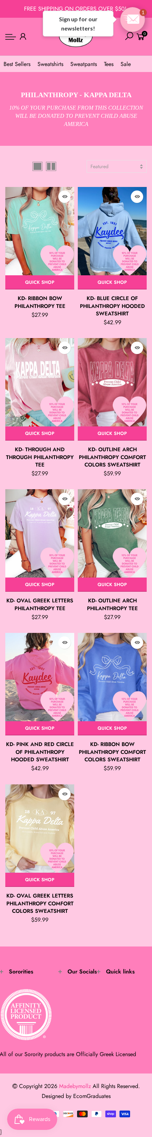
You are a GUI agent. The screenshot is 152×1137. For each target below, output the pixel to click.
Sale (126, 64)
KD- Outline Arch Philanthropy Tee (112, 604)
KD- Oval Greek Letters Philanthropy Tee (39, 604)
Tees (108, 64)
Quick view (64, 197)
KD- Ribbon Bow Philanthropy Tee (39, 302)
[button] (132, 19)
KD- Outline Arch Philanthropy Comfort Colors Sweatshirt (112, 457)
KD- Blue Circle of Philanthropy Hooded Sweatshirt (112, 306)
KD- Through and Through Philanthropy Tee (40, 457)
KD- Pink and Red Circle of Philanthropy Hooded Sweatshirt (40, 751)
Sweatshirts (50, 64)
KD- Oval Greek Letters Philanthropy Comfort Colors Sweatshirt (40, 903)
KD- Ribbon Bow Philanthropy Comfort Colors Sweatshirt (112, 751)
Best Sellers (17, 64)
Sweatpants (83, 64)
